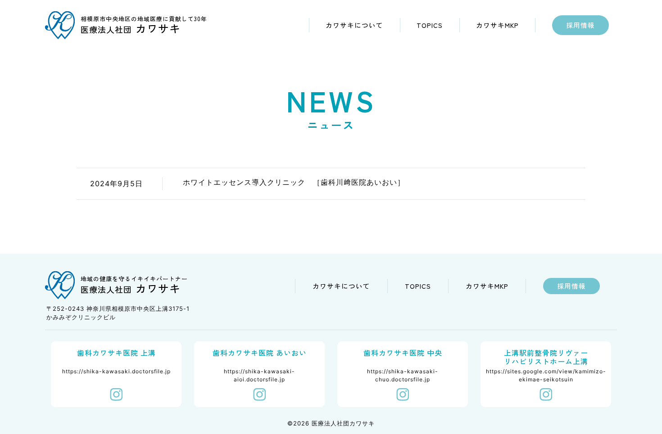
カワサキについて (354, 25)
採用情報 (580, 25)
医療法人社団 (131, 29)
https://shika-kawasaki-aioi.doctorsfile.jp (259, 375)
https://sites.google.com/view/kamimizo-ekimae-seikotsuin (546, 375)
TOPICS (430, 25)
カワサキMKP (497, 25)
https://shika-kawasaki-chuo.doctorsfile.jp (402, 375)
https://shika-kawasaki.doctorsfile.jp (116, 371)
